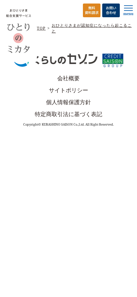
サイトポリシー (68, 90)
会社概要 (68, 78)
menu (128, 13)
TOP (41, 28)
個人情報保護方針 (68, 102)
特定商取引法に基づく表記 (68, 114)
